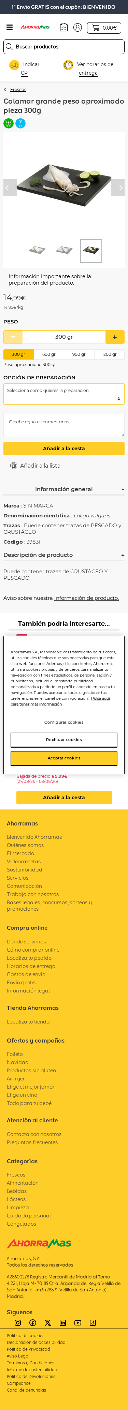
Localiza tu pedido (29, 958)
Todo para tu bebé (29, 1103)
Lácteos (16, 1199)
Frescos (18, 89)
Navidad (18, 1062)
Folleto (15, 1054)
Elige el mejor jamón (31, 1086)
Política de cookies (25, 1335)
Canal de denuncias (26, 1390)
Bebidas (17, 1191)
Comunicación (24, 886)
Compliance (19, 1383)
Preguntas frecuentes (32, 1142)
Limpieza (18, 1207)
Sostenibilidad (24, 869)
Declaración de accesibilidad (36, 1342)
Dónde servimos (26, 941)
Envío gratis (21, 982)
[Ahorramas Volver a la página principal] (38, 27)
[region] (64, 704)
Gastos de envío (26, 974)
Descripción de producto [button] (38, 555)
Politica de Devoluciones (31, 1376)
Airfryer (16, 1078)
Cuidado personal (29, 1215)
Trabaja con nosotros (33, 894)
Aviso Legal (18, 1356)
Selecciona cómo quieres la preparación (48, 390)
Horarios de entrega (31, 966)
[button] (77, 26)
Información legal (28, 990)
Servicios (18, 878)
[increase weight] (114, 337)
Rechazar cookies (64, 739)
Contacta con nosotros (34, 1134)
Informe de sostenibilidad (32, 1369)
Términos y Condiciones (30, 1362)
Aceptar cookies (64, 758)
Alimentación (23, 1183)
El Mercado (20, 853)
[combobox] (64, 46)
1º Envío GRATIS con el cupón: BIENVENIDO (63, 7)
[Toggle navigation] (9, 27)
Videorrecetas (24, 861)
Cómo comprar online (33, 949)
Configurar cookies (63, 722)
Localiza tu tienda (28, 1021)
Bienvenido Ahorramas (34, 837)
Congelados (22, 1224)
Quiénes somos (25, 845)
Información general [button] (64, 489)
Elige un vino (22, 1095)
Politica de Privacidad (28, 1349)
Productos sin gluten (31, 1070)
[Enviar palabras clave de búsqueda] (9, 46)
